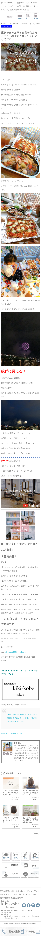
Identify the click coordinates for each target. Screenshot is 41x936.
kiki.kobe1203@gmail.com (15, 652)
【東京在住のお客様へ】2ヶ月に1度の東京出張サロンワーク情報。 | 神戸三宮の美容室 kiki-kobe (22, 718)
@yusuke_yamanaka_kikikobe (13, 733)
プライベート (6, 26)
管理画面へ (34, 923)
